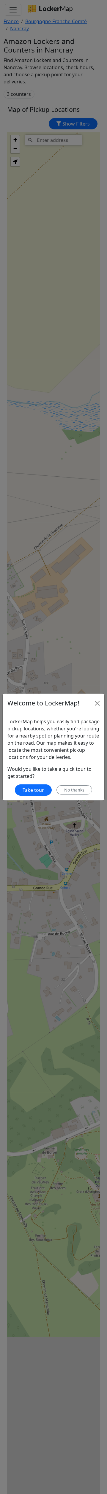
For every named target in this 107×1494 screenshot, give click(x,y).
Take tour (33, 790)
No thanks (74, 790)
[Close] (97, 703)
